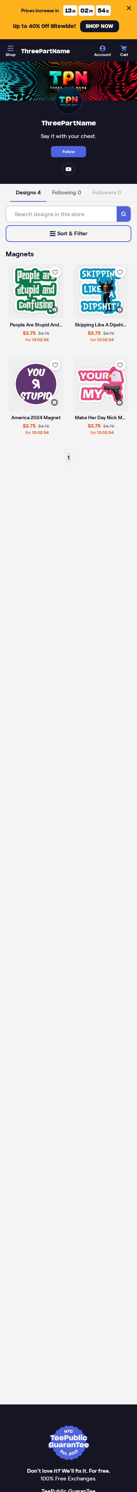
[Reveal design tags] (54, 309)
